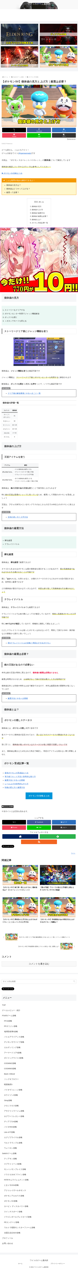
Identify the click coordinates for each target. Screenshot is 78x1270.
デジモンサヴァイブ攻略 (14, 1042)
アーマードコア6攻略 (13, 1053)
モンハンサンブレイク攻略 (15, 1169)
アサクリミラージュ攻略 (14, 1111)
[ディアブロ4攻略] (58, 34)
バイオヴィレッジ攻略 (13, 1090)
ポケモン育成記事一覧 (40, 223)
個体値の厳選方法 (38, 213)
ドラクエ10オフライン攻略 (15, 1175)
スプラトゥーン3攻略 (13, 1164)
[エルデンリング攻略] (19, 34)
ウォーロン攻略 (10, 1148)
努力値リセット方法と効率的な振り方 (20, 777)
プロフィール (7, 1238)
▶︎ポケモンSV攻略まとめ (12, 173)
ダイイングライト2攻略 (13, 1058)
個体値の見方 (36, 206)
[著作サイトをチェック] (20, 836)
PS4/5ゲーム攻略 (9, 1016)
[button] (64, 135)
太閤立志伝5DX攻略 (12, 1233)
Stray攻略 (8, 1100)
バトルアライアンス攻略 (14, 1037)
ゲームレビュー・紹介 (11, 1010)
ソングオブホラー (11, 1079)
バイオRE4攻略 (10, 1127)
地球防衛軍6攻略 (11, 1032)
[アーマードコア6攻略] (19, 56)
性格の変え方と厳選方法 (15, 787)
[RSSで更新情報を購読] (39, 842)
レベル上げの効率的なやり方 (16, 784)
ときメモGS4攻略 (11, 1185)
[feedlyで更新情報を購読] (58, 836)
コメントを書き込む (39, 964)
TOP (4, 1005)
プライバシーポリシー (58, 1263)
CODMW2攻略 (10, 1063)
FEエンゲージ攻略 (11, 1222)
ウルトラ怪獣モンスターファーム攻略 (19, 1228)
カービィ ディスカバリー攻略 (16, 1206)
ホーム (20, 1263)
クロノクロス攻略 (11, 1106)
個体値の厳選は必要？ (40, 216)
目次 (36, 202)
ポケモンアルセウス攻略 (14, 1196)
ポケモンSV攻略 (8, 806)
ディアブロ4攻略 (11, 1122)
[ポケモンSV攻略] (58, 56)
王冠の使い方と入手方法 (18, 517)
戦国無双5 (8, 1084)
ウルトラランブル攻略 (13, 1143)
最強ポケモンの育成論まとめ (16, 773)
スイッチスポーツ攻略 (13, 1212)
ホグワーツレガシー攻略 (14, 1116)
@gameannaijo (25, 153)
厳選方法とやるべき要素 (18, 698)
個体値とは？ (36, 219)
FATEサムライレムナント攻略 (16, 1180)
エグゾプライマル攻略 (13, 1137)
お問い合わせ (7, 1243)
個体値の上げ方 (37, 210)
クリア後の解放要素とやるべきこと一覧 (24, 393)
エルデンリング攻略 (12, 1047)
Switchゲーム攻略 (9, 1153)
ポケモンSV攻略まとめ (39, 796)
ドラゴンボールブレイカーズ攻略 (17, 1217)
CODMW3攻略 (10, 1069)
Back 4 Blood (9, 1074)
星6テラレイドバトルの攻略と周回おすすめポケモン (29, 643)
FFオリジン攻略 (10, 1026)
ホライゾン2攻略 (11, 1095)
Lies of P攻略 (9, 1132)
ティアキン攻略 (10, 1159)
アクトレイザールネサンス (15, 1190)
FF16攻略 (8, 1021)
